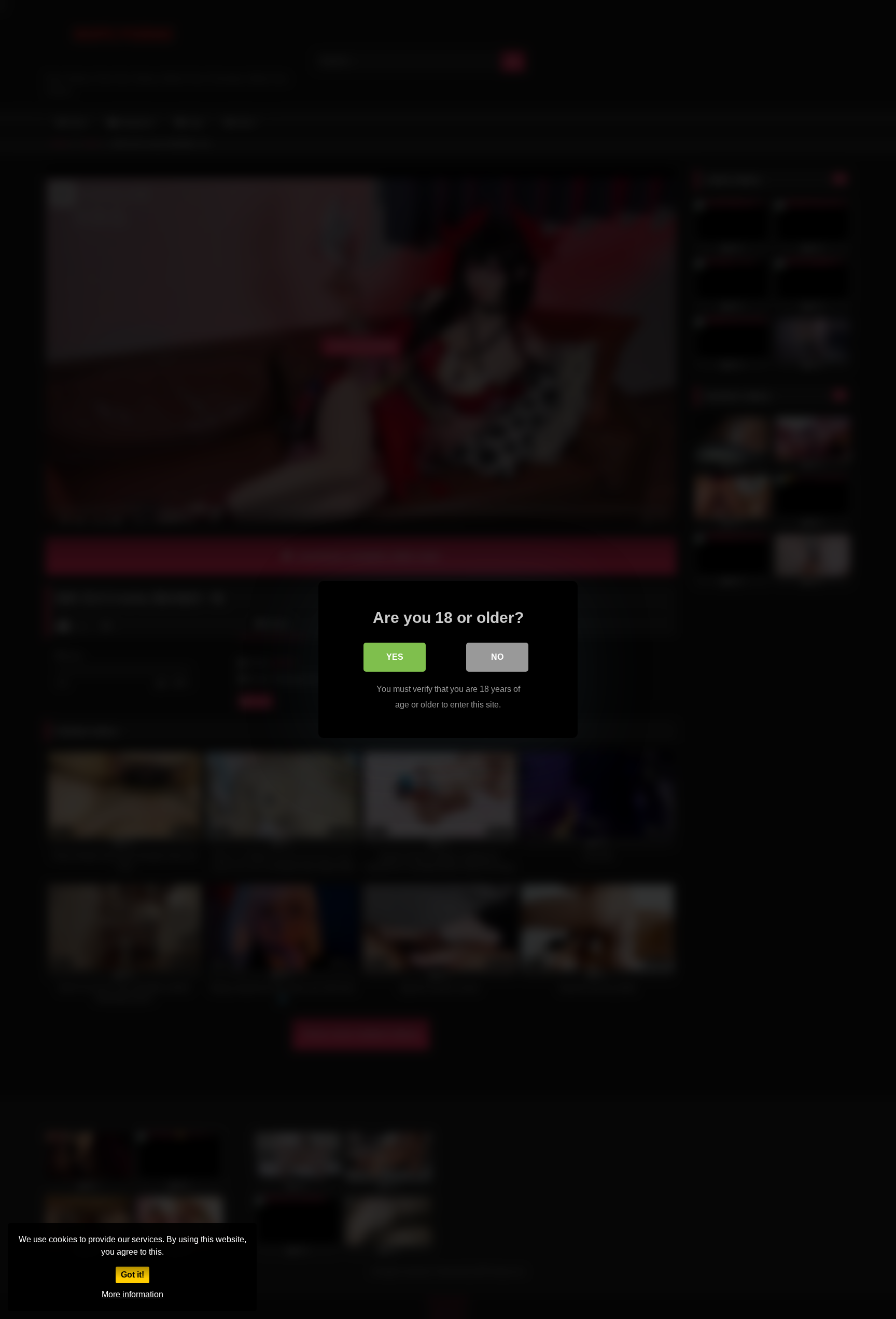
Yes (394, 656)
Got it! (132, 1274)
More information (132, 1294)
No (497, 656)
